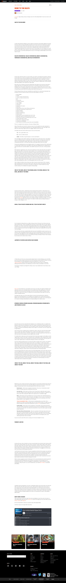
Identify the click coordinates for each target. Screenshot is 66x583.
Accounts (62, 1)
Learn (23, 1)
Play (20, 1)
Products (10, 1)
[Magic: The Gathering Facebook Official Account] (8, 566)
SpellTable (52, 562)
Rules (31, 560)
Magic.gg (51, 558)
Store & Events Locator (54, 559)
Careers (41, 558)
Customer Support (28, 579)
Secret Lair (52, 561)
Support (41, 559)
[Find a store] (25, 556)
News (30, 1)
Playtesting (47, 545)
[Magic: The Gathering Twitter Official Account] (12, 566)
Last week (16, 16)
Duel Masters (32, 569)
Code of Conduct (16, 579)
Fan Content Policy (35, 579)
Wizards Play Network (44, 560)
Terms (10, 579)
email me (29, 499)
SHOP (26, 1)
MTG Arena (15, 1)
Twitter (16, 500)
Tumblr (19, 500)
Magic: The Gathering (54, 555)
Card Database (57, 1)
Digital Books (32, 558)
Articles (31, 555)
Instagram (23, 500)
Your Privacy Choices (47, 579)
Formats (31, 559)
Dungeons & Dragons (34, 568)
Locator (52, 1)
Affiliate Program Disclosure (43, 562)
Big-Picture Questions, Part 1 (33, 545)
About (41, 555)
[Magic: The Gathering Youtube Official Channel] (20, 566)
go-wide (21, 197)
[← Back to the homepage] (4, 1)
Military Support (33, 561)
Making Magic (19, 5)
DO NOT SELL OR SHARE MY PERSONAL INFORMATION (41, 579)
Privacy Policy (22, 579)
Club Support (32, 556)
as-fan (39, 403)
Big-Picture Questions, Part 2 (18, 545)
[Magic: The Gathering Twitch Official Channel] (16, 566)
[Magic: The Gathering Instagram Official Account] (24, 566)
